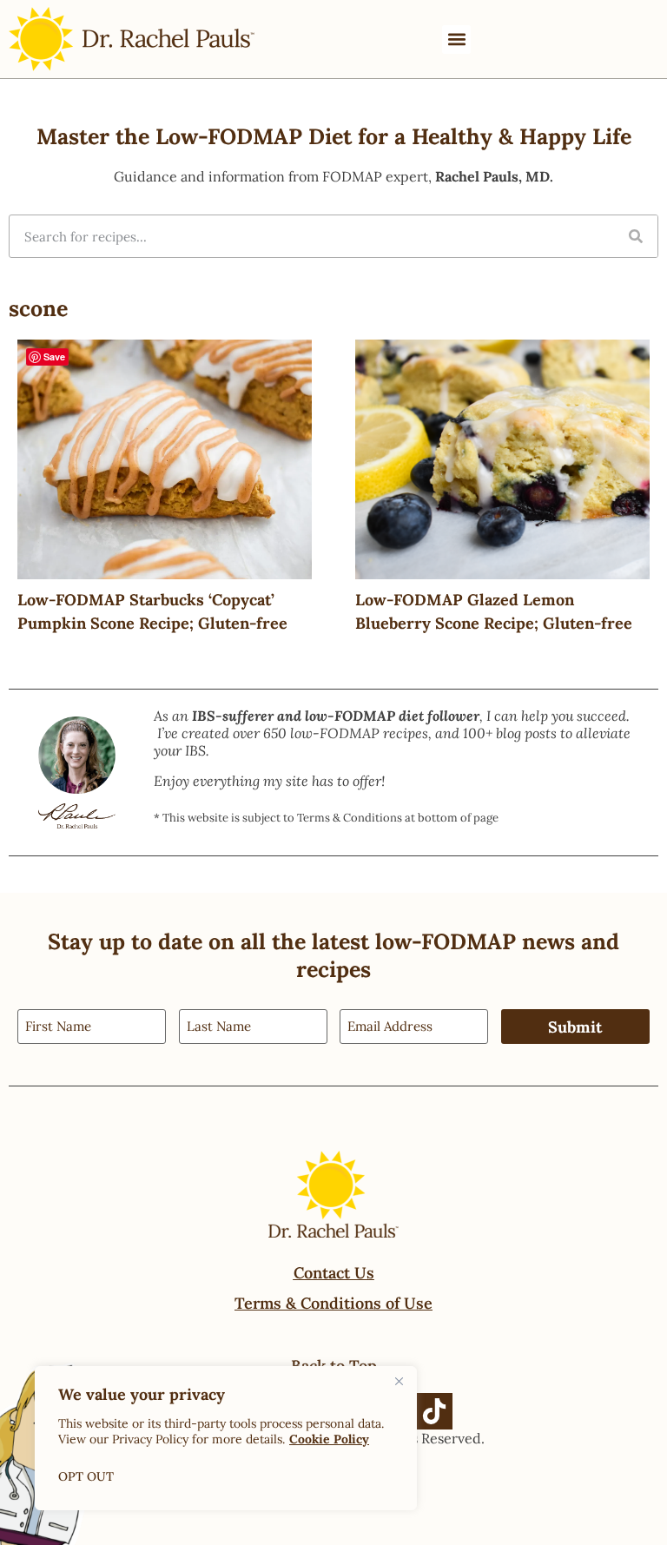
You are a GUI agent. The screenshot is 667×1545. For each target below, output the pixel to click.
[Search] (635, 236)
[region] (226, 1438)
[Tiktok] (434, 1411)
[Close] (398, 1380)
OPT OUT (86, 1476)
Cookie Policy (329, 1439)
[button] (456, 39)
